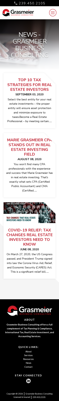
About (28, 351)
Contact (28, 366)
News (28, 362)
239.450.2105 (32, 3)
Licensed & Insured (22, 397)
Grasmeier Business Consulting (38, 393)
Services (28, 355)
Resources (28, 359)
